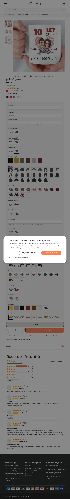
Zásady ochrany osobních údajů (47, 248)
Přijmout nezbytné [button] (29, 253)
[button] (18, 258)
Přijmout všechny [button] (51, 253)
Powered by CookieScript (54, 261)
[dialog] (34, 249)
